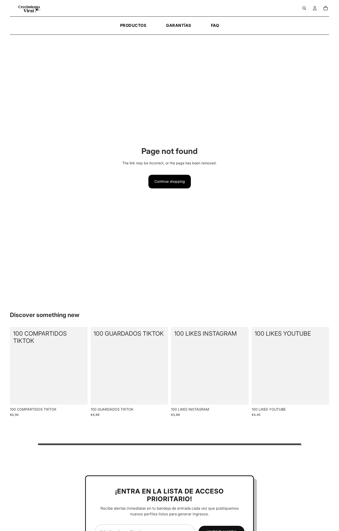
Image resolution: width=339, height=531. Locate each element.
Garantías (178, 25)
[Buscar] (304, 8)
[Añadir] (79, 396)
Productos (133, 25)
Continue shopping (169, 181)
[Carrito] (325, 8)
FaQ (215, 25)
